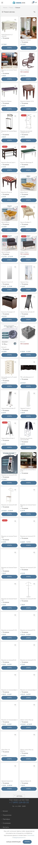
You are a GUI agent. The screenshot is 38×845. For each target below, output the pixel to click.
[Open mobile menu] (2, 2)
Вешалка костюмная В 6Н (8, 660)
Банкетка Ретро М (6, 192)
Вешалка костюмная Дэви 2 (28, 690)
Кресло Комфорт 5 (25, 222)
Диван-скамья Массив (26, 720)
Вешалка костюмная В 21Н (9, 630)
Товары (11, 7)
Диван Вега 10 (5, 749)
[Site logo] (19, 2)
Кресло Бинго (5, 222)
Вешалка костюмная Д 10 (27, 536)
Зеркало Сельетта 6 (7, 781)
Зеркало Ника (24, 282)
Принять (27, 841)
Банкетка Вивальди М (26, 162)
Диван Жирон (24, 252)
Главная (5, 7)
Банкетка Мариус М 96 (27, 101)
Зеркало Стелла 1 (25, 408)
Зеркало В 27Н (24, 811)
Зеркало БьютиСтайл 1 (8, 438)
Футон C (22, 341)
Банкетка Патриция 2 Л (8, 312)
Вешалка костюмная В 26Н (9, 505)
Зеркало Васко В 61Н (7, 811)
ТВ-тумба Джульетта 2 (26, 377)
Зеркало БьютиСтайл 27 (8, 408)
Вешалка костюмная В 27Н (28, 660)
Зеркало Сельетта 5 (7, 282)
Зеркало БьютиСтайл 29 (27, 312)
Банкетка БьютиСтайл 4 (8, 162)
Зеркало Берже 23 (25, 781)
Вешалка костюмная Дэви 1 (9, 690)
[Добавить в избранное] (15, 19)
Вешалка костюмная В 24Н (9, 475)
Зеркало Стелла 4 (25, 40)
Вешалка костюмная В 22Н (28, 567)
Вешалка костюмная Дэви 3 (9, 720)
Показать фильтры (9, 12)
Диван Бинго (24, 192)
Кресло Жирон (5, 252)
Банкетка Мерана (6, 101)
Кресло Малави (24, 70)
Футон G (3, 347)
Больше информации (13, 841)
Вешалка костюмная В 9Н (27, 630)
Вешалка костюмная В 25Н (28, 598)
